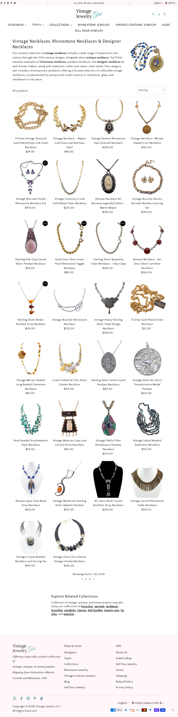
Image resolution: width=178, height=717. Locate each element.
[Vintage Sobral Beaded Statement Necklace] (147, 419)
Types (37, 24)
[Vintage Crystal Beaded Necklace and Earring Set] (31, 535)
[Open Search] (153, 14)
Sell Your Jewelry (89, 30)
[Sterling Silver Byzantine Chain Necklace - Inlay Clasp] (108, 238)
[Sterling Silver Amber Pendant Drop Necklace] (31, 298)
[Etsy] (1, 3)
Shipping (121, 675)
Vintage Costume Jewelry (136, 24)
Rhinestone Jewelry (94, 24)
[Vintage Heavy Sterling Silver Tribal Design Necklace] (108, 298)
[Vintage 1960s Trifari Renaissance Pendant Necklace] (108, 419)
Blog (166, 24)
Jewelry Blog (123, 658)
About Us (121, 652)
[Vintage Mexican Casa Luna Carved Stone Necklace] (69, 419)
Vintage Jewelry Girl (48, 706)
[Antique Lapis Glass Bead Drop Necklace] (31, 479)
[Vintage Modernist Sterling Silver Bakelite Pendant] (69, 479)
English (157, 3)
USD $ (171, 3)
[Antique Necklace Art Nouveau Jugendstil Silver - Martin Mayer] (108, 177)
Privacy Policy (124, 687)
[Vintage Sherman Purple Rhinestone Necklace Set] (31, 177)
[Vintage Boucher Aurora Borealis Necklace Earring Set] (147, 177)
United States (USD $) (148, 703)
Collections (59, 24)
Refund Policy (124, 681)
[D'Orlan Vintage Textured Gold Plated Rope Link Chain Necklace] (31, 117)
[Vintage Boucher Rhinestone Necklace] (69, 298)
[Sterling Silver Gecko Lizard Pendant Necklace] (108, 358)
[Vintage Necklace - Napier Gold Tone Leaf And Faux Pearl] (69, 117)
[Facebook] (5, 3)
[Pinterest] (11, 3)
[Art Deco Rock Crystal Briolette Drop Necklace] (108, 479)
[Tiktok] (14, 3)
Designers (16, 24)
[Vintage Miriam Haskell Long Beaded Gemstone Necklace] (31, 358)
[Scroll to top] (172, 709)
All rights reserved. (25, 710)
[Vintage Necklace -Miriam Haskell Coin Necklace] (147, 117)
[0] (164, 14)
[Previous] (48, 3)
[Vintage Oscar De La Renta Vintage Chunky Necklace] (69, 535)
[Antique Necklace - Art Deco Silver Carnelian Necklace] (147, 238)
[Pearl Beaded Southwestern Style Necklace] (31, 419)
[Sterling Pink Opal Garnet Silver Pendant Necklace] (31, 238)
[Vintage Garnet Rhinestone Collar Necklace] (147, 479)
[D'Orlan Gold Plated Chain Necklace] (147, 298)
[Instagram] (8, 3)
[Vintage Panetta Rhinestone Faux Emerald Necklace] (108, 117)
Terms (119, 669)
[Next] (130, 3)
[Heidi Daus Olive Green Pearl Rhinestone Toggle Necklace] (69, 238)
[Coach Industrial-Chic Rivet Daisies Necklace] (69, 358)
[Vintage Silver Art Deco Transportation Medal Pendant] (147, 358)
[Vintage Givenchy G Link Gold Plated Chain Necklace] (69, 177)
